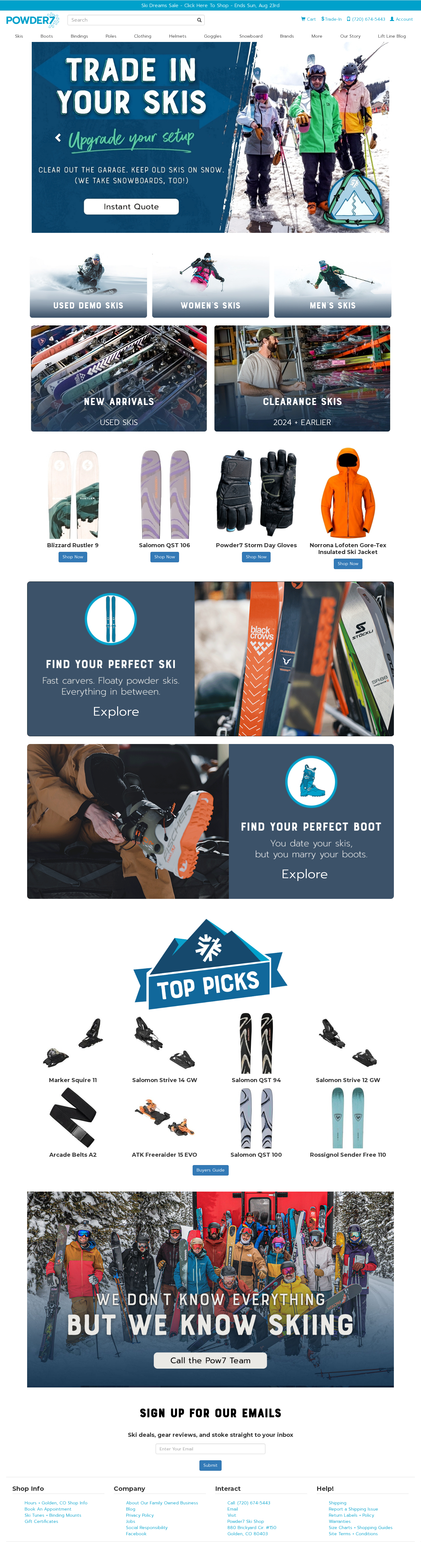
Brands (287, 36)
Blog (130, 1509)
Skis (19, 36)
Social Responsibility (147, 1527)
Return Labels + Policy (351, 1515)
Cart (310, 19)
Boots (47, 36)
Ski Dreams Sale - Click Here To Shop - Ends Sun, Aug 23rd (210, 5)
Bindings (79, 36)
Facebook (136, 1534)
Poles (111, 36)
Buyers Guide (211, 1170)
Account (403, 19)
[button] (58, 137)
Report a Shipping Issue (353, 1509)
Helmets (177, 36)
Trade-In (333, 19)
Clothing (142, 36)
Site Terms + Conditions (353, 1534)
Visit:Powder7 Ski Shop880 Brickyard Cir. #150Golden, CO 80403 (251, 1524)
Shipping (337, 1503)
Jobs (130, 1521)
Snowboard (251, 36)
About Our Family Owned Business (162, 1503)
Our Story (350, 36)
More (317, 36)
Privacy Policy (140, 1515)
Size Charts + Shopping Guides (361, 1527)
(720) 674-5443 (368, 19)
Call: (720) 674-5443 (248, 1503)
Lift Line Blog (392, 36)
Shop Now (73, 557)
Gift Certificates (41, 1521)
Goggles (213, 36)
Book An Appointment (48, 1509)
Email (232, 1509)
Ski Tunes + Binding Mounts (53, 1515)
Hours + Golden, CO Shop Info (56, 1503)
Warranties (340, 1521)
